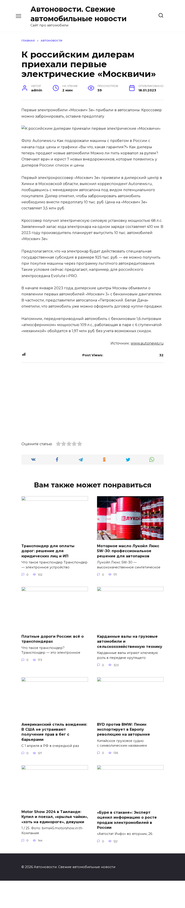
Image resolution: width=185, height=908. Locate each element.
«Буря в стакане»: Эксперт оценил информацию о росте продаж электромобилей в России (127, 820)
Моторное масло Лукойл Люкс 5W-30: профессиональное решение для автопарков (128, 551)
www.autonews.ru (147, 343)
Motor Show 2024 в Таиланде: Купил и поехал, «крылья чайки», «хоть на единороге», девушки (54, 817)
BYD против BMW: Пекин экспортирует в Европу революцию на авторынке (123, 729)
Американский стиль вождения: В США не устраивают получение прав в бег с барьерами (54, 731)
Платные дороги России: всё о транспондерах (52, 639)
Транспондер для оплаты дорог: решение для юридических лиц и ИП (47, 551)
